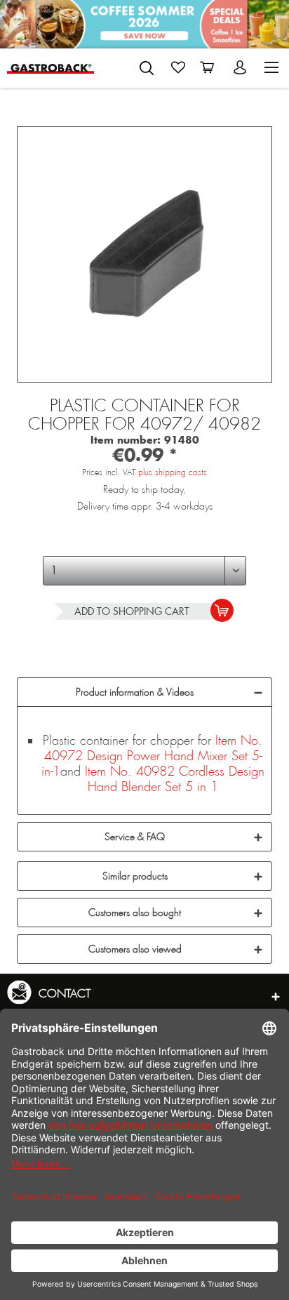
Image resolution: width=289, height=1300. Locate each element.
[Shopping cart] (210, 67)
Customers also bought (134, 912)
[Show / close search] (147, 68)
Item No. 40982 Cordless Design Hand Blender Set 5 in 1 (174, 779)
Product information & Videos (135, 692)
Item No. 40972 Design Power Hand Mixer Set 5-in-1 (152, 756)
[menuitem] (147, 65)
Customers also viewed (135, 949)
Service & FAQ (135, 836)
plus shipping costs (172, 472)
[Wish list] (178, 67)
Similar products (135, 876)
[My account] (241, 67)
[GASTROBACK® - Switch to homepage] (50, 67)
